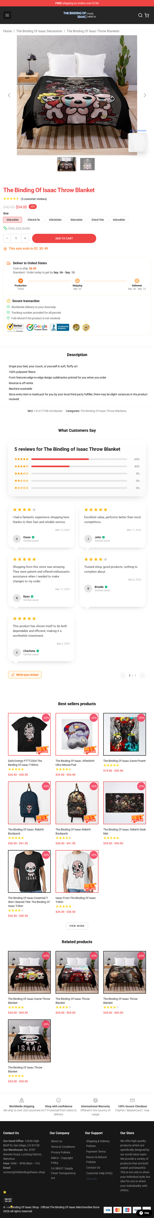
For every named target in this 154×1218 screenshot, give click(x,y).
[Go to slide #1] (66, 164)
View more (77, 926)
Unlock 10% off (8, 1200)
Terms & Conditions (63, 1146)
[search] (140, 15)
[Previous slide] (9, 95)
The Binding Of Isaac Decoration (39, 31)
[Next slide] (144, 95)
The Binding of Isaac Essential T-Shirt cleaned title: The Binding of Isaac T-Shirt (29, 902)
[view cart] (146, 15)
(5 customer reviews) (34, 199)
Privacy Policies (60, 1152)
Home (7, 31)
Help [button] (146, 1213)
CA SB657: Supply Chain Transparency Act (63, 1173)
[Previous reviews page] (123, 675)
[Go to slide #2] (87, 164)
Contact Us (93, 1167)
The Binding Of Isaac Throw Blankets (93, 31)
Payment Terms (96, 1151)
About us (56, 1141)
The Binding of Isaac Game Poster (124, 760)
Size (6, 213)
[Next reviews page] (142, 675)
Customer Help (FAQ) (99, 1173)
